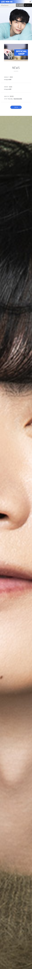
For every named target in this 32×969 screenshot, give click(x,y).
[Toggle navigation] (30, 1)
